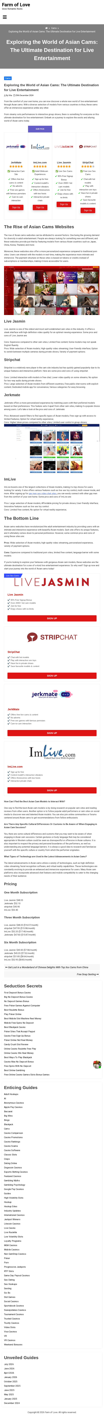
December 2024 (12, 1403)
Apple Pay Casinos (13, 1107)
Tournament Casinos (14, 1314)
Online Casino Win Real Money (19, 1053)
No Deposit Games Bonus (16, 1001)
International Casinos (14, 1215)
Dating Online (10, 1163)
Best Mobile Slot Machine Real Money (22, 1018)
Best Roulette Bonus (14, 1010)
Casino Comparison (13, 1133)
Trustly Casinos (11, 1323)
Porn (6, 1262)
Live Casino (9, 1228)
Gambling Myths (12, 1180)
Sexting (7, 1288)
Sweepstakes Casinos (15, 1310)
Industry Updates (12, 1210)
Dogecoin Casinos (13, 1167)
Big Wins (8, 1116)
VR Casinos (9, 1340)
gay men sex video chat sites (42, 493)
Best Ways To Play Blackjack (18, 1057)
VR (5, 1336)
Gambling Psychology (14, 1185)
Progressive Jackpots (15, 1267)
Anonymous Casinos (14, 1103)
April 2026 (9, 1373)
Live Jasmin (15, 594)
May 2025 (9, 1394)
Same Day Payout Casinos (17, 1275)
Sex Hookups (10, 1284)
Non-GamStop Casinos (15, 1254)
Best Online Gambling (14, 1070)
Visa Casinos (10, 1331)
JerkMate (13, 709)
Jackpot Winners (12, 1219)
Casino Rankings (12, 1141)
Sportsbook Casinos (14, 1305)
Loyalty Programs (12, 1241)
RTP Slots (9, 1271)
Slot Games (9, 1297)
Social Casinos (11, 1301)
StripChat (14, 651)
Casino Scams (11, 1146)
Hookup (8, 1202)
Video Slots (9, 1327)
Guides (7, 1193)
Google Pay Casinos (14, 1189)
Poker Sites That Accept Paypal (19, 1031)
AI (5, 1098)
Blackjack (8, 1124)
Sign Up (16, 207)
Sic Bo (7, 1293)
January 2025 (10, 1399)
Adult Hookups (11, 1094)
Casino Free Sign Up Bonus (17, 1036)
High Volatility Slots (13, 1198)
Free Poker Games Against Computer (22, 1005)
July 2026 (9, 1364)
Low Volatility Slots (13, 1236)
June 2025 (9, 1390)
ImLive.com (15, 766)
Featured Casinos (12, 1176)
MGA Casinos (10, 1245)
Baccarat (8, 1111)
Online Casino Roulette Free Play (20, 1048)
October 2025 (10, 1381)
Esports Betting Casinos (16, 1172)
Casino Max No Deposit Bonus (19, 1061)
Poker (7, 1258)
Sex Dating (9, 1280)
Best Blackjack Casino (14, 1027)
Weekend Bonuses (13, 1344)
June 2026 (9, 1368)
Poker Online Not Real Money (18, 1040)
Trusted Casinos (12, 1318)
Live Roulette (10, 1232)
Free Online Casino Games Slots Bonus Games (26, 1074)
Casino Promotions (13, 1137)
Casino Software (12, 1150)
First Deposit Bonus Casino (17, 992)
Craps (7, 1159)
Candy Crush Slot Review (16, 1044)
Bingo (7, 1120)
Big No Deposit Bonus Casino (18, 997)
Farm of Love (16, 5)
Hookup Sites (10, 1206)
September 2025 (12, 1386)
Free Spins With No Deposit (17, 1066)
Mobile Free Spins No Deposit (19, 1023)
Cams (8, 78)
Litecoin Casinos (12, 1223)
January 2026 (10, 1377)
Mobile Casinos (11, 1249)
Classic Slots (10, 1154)
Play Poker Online (12, 1014)
